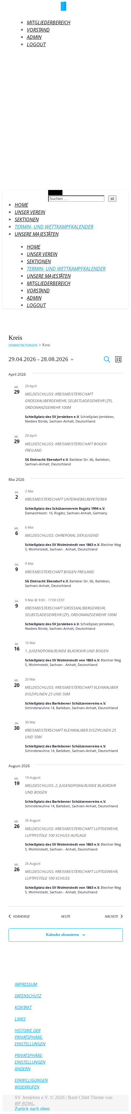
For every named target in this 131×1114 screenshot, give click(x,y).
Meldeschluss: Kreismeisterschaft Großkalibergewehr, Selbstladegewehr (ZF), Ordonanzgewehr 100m (69, 400)
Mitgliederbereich (48, 22)
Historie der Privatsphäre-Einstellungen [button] (30, 1037)
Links (20, 1019)
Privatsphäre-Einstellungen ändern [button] (30, 1061)
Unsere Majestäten (36, 234)
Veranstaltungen (23, 345)
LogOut (36, 44)
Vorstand (38, 29)
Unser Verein (30, 212)
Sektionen (27, 219)
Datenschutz (28, 995)
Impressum (26, 984)
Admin (34, 37)
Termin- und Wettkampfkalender (54, 226)
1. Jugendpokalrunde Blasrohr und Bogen (66, 651)
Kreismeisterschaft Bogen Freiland (59, 571)
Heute (65, 916)
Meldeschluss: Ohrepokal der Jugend (62, 535)
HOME (21, 205)
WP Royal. (25, 1103)
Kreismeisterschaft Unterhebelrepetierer (66, 499)
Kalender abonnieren (62, 935)
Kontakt (23, 1007)
